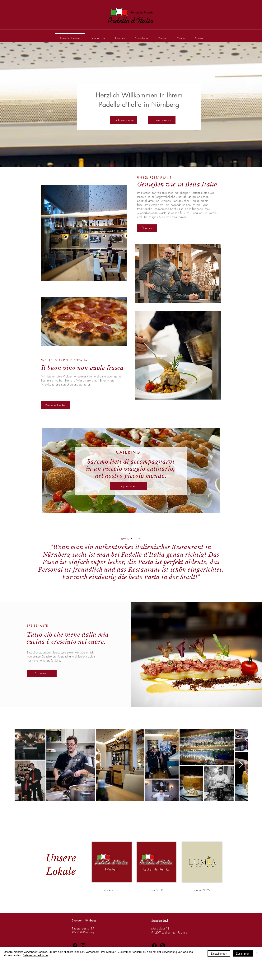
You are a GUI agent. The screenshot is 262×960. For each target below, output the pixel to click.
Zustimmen (243, 953)
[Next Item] (241, 765)
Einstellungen (219, 953)
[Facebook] (75, 945)
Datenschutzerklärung (36, 955)
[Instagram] (83, 945)
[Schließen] (257, 953)
